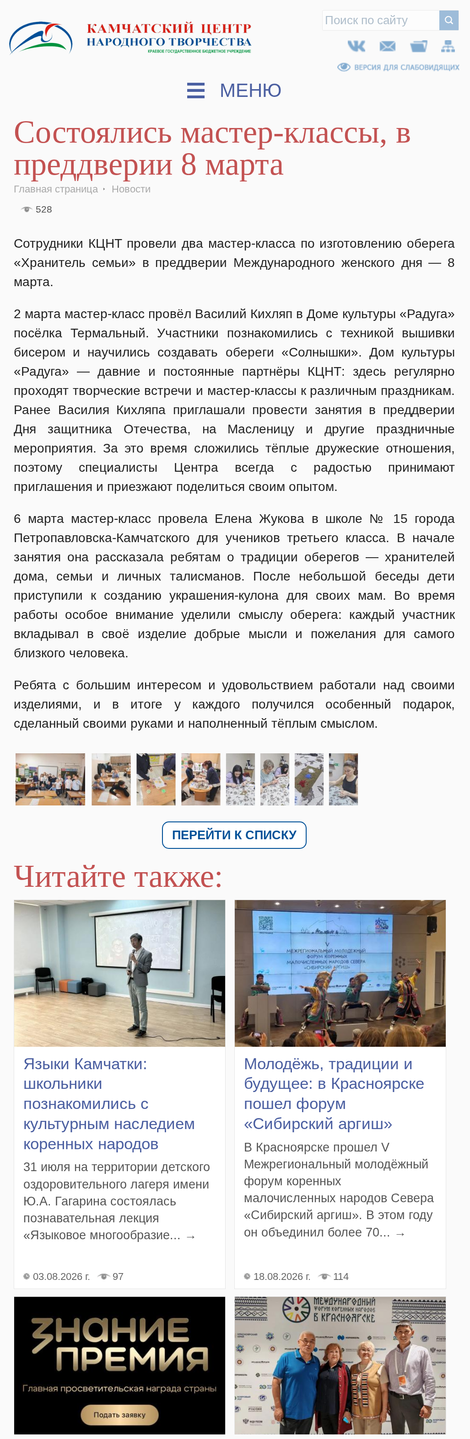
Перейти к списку (234, 836)
